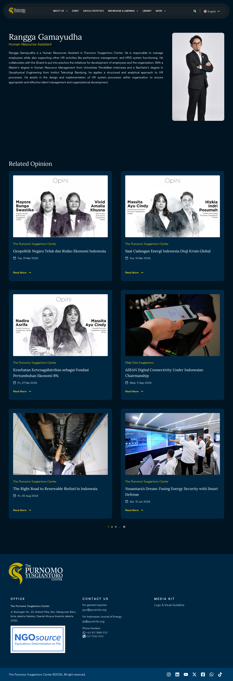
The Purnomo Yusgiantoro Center (34, 244)
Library (147, 11)
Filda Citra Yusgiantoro (139, 362)
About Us (58, 11)
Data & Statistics (93, 11)
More (159, 11)
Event (75, 11)
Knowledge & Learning (121, 11)
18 (124, 526)
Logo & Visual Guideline (169, 605)
